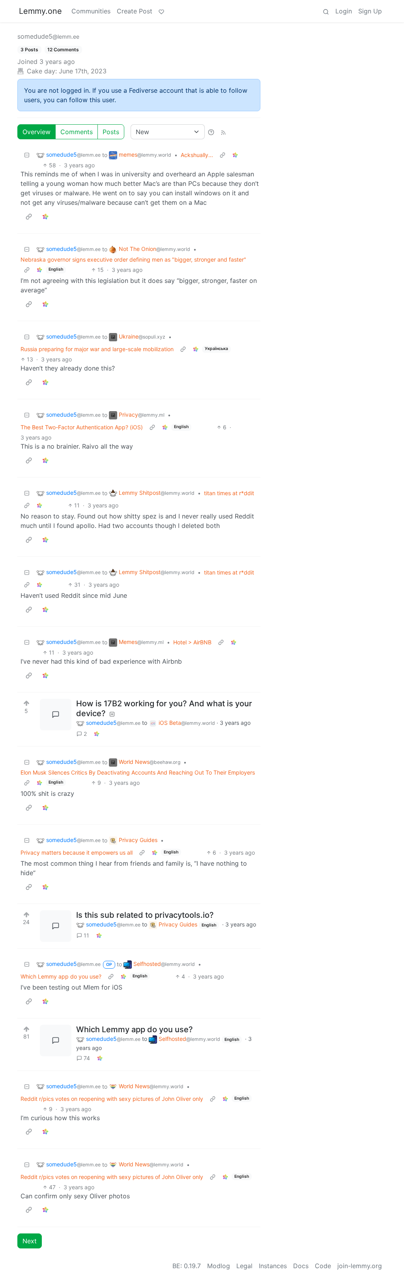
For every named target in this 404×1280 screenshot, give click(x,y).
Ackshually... (197, 155)
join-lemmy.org (359, 1266)
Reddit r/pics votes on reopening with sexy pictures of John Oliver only (112, 1098)
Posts (111, 132)
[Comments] (55, 714)
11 (86, 935)
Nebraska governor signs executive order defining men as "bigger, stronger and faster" (133, 259)
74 (87, 1058)
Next (29, 1241)
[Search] (326, 11)
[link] (235, 155)
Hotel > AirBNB (192, 642)
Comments (76, 132)
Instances (273, 1266)
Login (343, 11)
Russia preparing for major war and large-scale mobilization (97, 349)
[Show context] (222, 155)
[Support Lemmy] (161, 11)
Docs (301, 1266)
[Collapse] (27, 155)
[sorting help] (211, 132)
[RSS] (223, 132)
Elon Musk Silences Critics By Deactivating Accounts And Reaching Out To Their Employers (138, 772)
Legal (244, 1266)
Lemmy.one (40, 11)
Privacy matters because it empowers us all (77, 852)
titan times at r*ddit (229, 493)
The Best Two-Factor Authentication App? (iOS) (82, 427)
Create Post (134, 11)
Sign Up (370, 11)
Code (323, 1266)
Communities (90, 11)
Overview (36, 132)
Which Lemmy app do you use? (61, 976)
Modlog (218, 1266)
